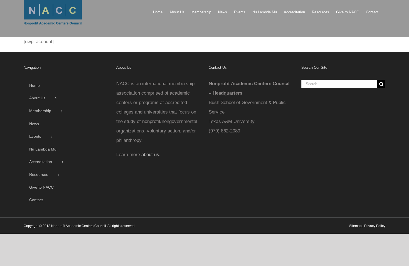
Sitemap (355, 226)
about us (150, 154)
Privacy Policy (374, 226)
